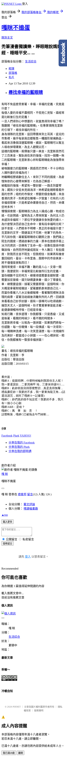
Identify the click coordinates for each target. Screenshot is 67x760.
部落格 (13, 72)
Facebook (7, 435)
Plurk (16, 435)
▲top (4, 514)
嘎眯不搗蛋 (15, 27)
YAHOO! (25, 435)
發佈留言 (7, 543)
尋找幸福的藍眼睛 (26, 92)
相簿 (11, 68)
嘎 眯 (4, 473)
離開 (20, 753)
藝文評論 (29, 504)
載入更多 (7, 521)
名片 (11, 77)
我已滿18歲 (9, 753)
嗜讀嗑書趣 (31, 508)
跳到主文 (7, 37)
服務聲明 (38, 710)
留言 (30, 494)
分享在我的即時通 (20, 451)
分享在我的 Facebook (22, 442)
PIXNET (17, 706)
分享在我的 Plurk (19, 446)
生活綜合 (30, 61)
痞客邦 (22, 494)
